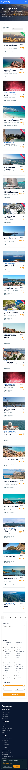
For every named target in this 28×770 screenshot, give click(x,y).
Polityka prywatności (7, 728)
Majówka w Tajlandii (9, 144)
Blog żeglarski (5, 758)
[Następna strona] (23, 617)
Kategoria (5, 640)
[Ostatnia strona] (25, 617)
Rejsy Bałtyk (5, 718)
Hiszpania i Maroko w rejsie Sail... (10, 71)
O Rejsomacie (5, 724)
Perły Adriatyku (8, 362)
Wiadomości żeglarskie (7, 756)
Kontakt (3, 732)
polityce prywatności (7, 763)
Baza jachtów (5, 754)
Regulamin (4, 726)
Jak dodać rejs (5, 740)
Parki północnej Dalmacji (11, 288)
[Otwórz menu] (25, 2)
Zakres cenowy (6, 682)
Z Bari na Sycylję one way (11, 459)
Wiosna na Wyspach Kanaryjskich (9, 168)
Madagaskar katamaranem (11, 120)
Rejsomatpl (6, 706)
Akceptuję (17, 766)
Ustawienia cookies (6, 730)
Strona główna (4, 23)
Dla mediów (4, 742)
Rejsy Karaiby (5, 716)
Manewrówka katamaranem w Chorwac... (11, 191)
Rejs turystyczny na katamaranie (9, 216)
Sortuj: (13, 26)
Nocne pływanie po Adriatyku (9, 410)
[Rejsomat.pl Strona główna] (6, 2)
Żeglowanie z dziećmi (7, 750)
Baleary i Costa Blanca (10, 556)
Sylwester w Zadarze (9, 385)
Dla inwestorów (5, 744)
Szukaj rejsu (6, 623)
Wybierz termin (6, 632)
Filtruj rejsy (15, 694)
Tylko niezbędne (7, 766)
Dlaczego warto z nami (7, 738)
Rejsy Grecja (5, 714)
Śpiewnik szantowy (6, 752)
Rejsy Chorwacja (6, 712)
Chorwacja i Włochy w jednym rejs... (10, 433)
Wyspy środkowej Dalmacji (11, 265)
